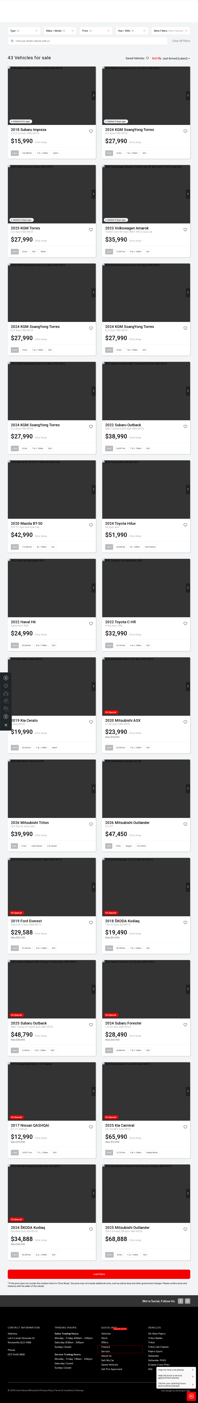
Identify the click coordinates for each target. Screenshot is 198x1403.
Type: (13, 30)
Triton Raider (155, 1337)
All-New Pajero (157, 1333)
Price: (85, 30)
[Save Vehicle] (91, 132)
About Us (106, 1355)
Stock (104, 1337)
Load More (99, 1274)
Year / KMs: (124, 30)
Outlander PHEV (157, 1360)
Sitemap (79, 1390)
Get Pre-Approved (111, 1368)
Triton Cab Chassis (158, 1346)
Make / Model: (54, 30)
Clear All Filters (181, 40)
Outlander (153, 1355)
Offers (104, 1342)
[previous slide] (10, 95)
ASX (150, 1368)
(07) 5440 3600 (16, 1354)
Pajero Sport (155, 1351)
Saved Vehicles (109, 1364)
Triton (151, 1342)
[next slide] (94, 95)
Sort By (156, 58)
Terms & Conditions (64, 1390)
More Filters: (161, 30)
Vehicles (106, 1333)
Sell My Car (107, 1360)
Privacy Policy (47, 1390)
